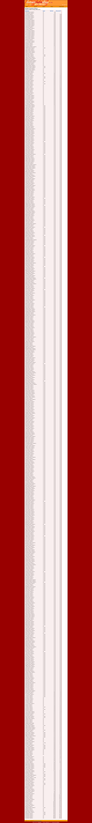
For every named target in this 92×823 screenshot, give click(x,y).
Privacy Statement (46, 822)
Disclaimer (39, 822)
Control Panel (61, 6)
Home (27, 6)
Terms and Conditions (55, 822)
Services (35, 6)
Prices (52, 6)
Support (43, 6)
